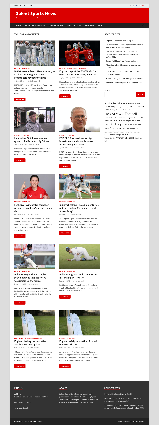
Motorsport (127, 121)
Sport (122, 132)
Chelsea (133, 107)
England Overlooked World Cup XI (119, 40)
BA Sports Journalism (35, 25)
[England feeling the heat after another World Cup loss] (34, 322)
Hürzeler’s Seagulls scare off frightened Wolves (124, 78)
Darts (107, 110)
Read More (19, 99)
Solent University (75, 402)
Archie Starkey (34, 214)
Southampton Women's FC (112, 132)
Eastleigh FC (113, 110)
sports (127, 132)
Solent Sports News (36, 13)
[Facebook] (136, 6)
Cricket (140, 106)
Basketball (131, 103)
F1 (117, 114)
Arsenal (124, 103)
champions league (122, 107)
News (134, 121)
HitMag (141, 421)
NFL (139, 120)
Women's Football (125, 137)
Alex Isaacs (34, 284)
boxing (137, 103)
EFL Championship (128, 110)
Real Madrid (128, 124)
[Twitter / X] (130, 6)
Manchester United (111, 121)
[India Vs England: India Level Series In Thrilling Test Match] (79, 256)
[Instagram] (140, 6)
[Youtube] (143, 6)
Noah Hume (77, 214)
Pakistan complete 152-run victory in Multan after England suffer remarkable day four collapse (34, 74)
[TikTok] (133, 6)
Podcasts (89, 25)
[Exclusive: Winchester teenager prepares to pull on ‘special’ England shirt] (34, 186)
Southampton (118, 128)
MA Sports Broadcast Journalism (85, 399)
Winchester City (110, 138)
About (100, 25)
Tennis (106, 135)
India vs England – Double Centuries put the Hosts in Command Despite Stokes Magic (79, 208)
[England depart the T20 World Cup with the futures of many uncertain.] (79, 53)
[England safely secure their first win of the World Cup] (79, 322)
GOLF (115, 118)
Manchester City (139, 118)
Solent (107, 129)
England (110, 114)
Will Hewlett (34, 348)
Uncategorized (81, 68)
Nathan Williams (77, 78)
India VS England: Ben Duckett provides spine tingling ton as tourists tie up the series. (30, 277)
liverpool (129, 118)
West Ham (130, 135)
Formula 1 (108, 118)
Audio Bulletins (74, 25)
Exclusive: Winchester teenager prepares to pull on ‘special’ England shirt (33, 208)
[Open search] (143, 25)
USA (124, 134)
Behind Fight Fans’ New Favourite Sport (121, 61)
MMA (120, 121)
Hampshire (121, 118)
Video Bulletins (56, 25)
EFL (119, 110)
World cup (138, 138)
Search (107, 90)
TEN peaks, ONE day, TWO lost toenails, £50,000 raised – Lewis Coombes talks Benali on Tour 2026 (123, 54)
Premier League (114, 124)
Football (131, 114)
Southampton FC (133, 129)
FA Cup (121, 114)
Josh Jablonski (35, 81)
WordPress (131, 421)
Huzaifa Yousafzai (33, 145)
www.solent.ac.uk (21, 408)
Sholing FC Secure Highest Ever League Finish (124, 82)
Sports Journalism (135, 132)
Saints (139, 124)
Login (30, 5)
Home (18, 25)
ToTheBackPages (115, 135)
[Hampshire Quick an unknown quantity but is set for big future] (34, 119)
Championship (110, 107)
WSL (106, 141)
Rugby (135, 124)
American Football (112, 103)
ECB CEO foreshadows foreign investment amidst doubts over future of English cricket (76, 141)
